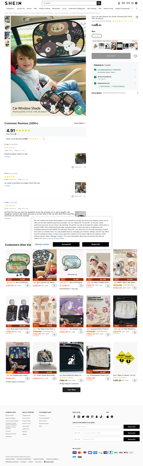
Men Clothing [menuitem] (91, 8)
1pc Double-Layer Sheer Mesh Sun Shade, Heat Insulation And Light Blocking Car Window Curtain (18, 375)
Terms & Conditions (52, 459)
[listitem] (95, 46)
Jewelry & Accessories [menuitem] (122, 8)
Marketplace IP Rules (12, 462)
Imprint (31, 462)
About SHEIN (10, 415)
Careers (8, 431)
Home (6, 13)
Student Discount (11, 434)
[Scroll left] (134, 8)
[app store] (107, 418)
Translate (7, 156)
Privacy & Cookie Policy (24, 459)
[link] (123, 3)
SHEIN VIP (25, 429)
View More (71, 390)
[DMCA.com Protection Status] (80, 457)
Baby (11, 13)
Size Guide (25, 426)
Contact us (42, 415)
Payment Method (44, 418)
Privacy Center (10, 459)
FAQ (40, 426)
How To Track (26, 423)
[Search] (99, 3)
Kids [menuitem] (100, 8)
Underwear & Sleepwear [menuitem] (77, 8)
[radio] (97, 36)
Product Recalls (44, 423)
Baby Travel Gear (29, 13)
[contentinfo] (106, 452)
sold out (111, 56)
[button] (132, 3)
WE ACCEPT (77, 448)
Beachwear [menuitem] (56, 8)
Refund (24, 431)
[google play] (112, 418)
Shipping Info (26, 415)
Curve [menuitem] (64, 8)
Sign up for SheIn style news (84, 422)
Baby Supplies (18, 13)
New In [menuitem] (29, 8)
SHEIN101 (9, 436)
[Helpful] (72, 167)
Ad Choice (38, 462)
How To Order (26, 421)
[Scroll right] (136, 8)
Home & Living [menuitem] (108, 8)
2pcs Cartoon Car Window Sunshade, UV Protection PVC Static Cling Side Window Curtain (45, 282)
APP (107, 412)
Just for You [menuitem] (21, 8)
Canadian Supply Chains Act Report (11, 424)
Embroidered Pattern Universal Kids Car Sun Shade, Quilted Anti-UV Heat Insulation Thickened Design (98, 375)
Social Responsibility (12, 421)
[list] (88, 416)
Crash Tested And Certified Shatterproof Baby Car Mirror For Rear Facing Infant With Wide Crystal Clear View (45, 375)
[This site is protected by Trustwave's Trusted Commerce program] (74, 457)
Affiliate (24, 434)
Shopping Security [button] (104, 83)
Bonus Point (42, 421)
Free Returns (26, 418)
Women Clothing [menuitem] (44, 8)
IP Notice (23, 462)
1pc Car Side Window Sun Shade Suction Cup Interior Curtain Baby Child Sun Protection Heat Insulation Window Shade (125, 329)
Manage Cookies (39, 459)
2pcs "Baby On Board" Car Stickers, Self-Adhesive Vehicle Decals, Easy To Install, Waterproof (125, 375)
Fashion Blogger (11, 418)
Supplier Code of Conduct (11, 427)
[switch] (43, 139)
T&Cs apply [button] (101, 79)
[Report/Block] (84, 167)
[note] (18, 279)
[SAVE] (135, 56)
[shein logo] (13, 3)
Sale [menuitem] (35, 8)
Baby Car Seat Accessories (45, 13)
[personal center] (119, 3)
